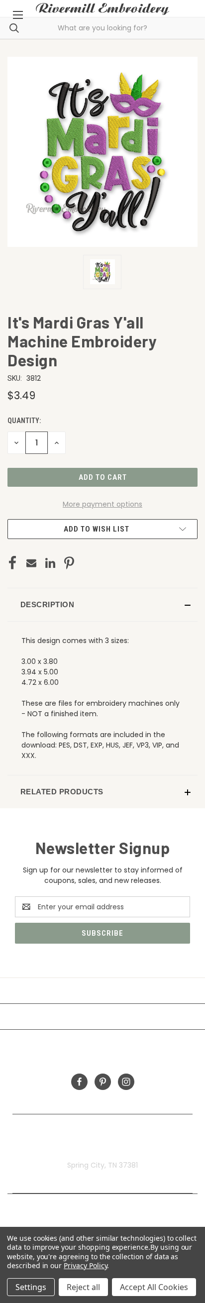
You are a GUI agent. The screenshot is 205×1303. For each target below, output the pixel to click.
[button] (102, 605)
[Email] (31, 563)
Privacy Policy (85, 1265)
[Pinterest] (69, 563)
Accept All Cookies (154, 1287)
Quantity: (24, 421)
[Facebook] (12, 563)
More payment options (102, 504)
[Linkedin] (50, 563)
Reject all (83, 1287)
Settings (30, 1287)
